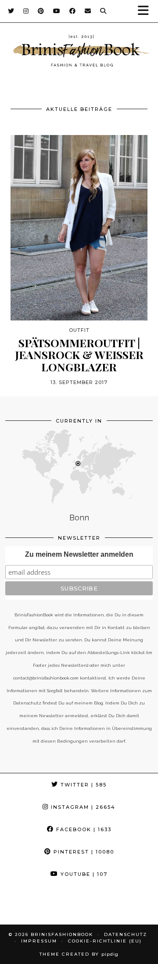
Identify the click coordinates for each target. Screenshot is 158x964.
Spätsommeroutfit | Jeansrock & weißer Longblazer (79, 355)
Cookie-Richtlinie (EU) (105, 941)
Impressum (39, 941)
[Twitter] (11, 11)
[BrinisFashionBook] (79, 52)
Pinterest (82, 852)
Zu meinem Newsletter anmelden (79, 554)
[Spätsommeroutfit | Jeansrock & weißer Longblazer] (79, 227)
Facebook (82, 829)
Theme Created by (79, 954)
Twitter (82, 785)
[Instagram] (26, 11)
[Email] (88, 11)
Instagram (82, 807)
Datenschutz (125, 934)
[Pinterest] (41, 11)
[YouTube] (57, 11)
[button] (146, 11)
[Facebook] (72, 11)
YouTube (83, 874)
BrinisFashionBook (62, 934)
